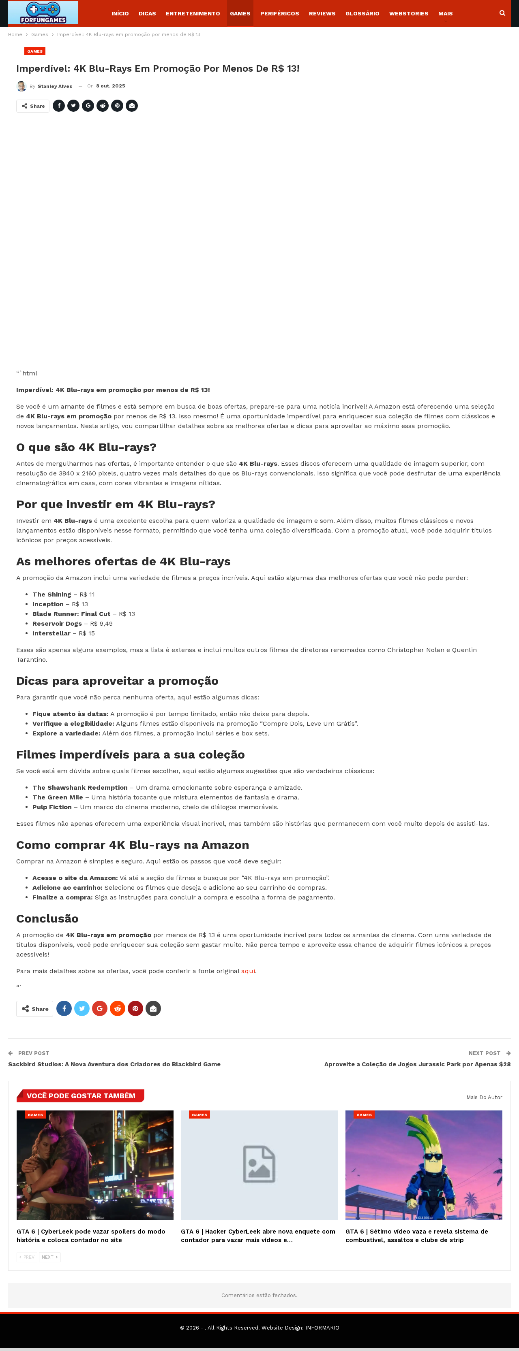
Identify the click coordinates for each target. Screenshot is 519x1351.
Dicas (147, 13)
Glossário (362, 13)
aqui (248, 971)
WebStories (409, 13)
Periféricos (279, 13)
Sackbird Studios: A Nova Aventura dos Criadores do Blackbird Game (114, 1064)
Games (240, 13)
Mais (445, 13)
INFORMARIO (322, 1328)
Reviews (322, 13)
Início (120, 13)
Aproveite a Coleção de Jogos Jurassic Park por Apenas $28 (417, 1064)
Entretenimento (193, 13)
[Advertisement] (259, 243)
